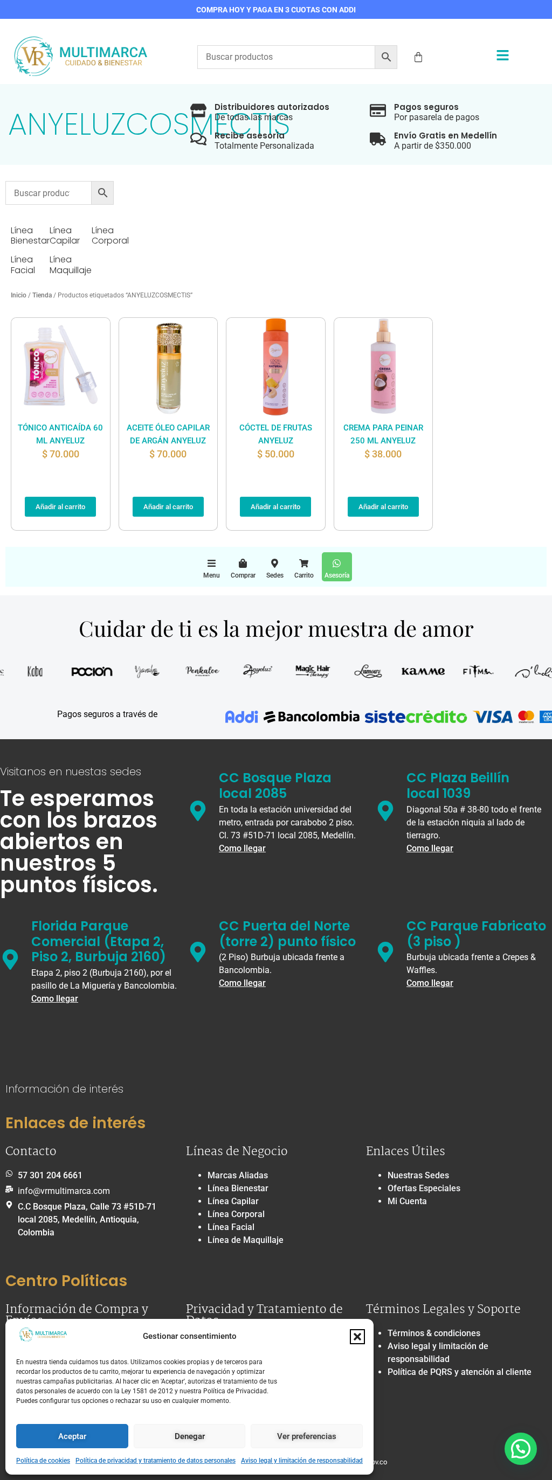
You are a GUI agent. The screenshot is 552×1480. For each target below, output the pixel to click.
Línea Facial (231, 1227)
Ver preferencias (306, 1436)
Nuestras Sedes (418, 1175)
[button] (357, 1336)
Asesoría (337, 575)
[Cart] (418, 57)
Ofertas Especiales (424, 1188)
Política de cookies (43, 1460)
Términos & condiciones (434, 1333)
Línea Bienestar (238, 1188)
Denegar (190, 1436)
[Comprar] (242, 563)
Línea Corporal (236, 1214)
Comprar (243, 575)
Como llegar (242, 848)
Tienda (42, 295)
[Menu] (211, 563)
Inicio (18, 295)
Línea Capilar (233, 1201)
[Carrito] (303, 563)
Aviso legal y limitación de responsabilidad (302, 1460)
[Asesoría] (336, 563)
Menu (211, 575)
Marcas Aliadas (238, 1175)
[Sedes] (274, 563)
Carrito (304, 575)
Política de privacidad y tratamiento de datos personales (155, 1460)
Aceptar (72, 1436)
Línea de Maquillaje (246, 1240)
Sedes (275, 575)
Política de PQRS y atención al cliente (460, 1372)
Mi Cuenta (407, 1201)
